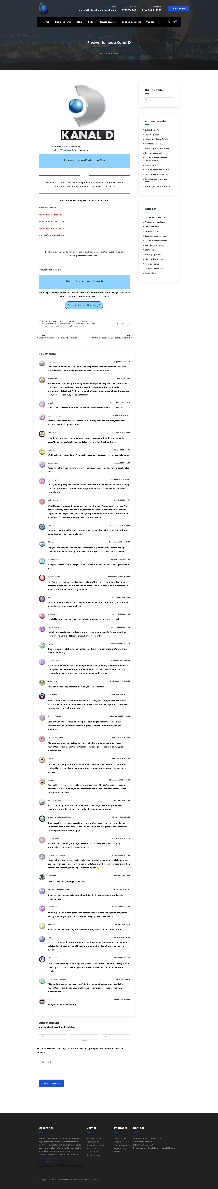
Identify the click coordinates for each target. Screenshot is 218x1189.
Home (101, 53)
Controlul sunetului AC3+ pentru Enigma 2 (110, 338)
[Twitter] (112, 323)
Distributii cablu (93, 1155)
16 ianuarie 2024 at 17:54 (120, 403)
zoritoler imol (53, 432)
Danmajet (52, 876)
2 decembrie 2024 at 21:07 (119, 542)
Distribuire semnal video (156, 236)
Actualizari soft (152, 231)
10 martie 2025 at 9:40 (121, 817)
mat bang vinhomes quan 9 (59, 889)
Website (105, 1032)
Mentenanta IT (152, 165)
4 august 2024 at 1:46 (121, 463)
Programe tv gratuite (155, 222)
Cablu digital (151, 273)
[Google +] (127, 323)
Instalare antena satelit (156, 240)
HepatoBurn (53, 907)
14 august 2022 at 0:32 (121, 378)
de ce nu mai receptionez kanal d (55, 321)
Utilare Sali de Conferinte (156, 139)
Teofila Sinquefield (55, 737)
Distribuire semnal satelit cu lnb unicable (58, 338)
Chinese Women (54, 716)
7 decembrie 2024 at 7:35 (119, 559)
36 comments (83, 150)
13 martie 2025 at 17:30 (121, 855)
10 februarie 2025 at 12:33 (119, 758)
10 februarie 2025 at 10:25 (119, 737)
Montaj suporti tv (153, 254)
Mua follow (52, 958)
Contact (49, 1161)
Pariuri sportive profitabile (157, 186)
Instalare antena (94, 1138)
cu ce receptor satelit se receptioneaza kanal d (66, 326)
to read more (53, 695)
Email (73, 1032)
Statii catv (150, 250)
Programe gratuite (122, 1145)
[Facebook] (117, 323)
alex (55, 150)
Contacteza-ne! (178, 8)
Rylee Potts (52, 681)
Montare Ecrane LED (154, 144)
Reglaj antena (93, 1142)
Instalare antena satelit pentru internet (156, 159)
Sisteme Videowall (153, 153)
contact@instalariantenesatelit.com (97, 10)
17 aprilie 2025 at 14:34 (121, 937)
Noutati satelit (112, 53)
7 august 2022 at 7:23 (121, 362)
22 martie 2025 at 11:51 (121, 876)
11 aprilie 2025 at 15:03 (121, 907)
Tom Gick (51, 758)
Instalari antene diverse (156, 217)
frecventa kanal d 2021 (66, 324)
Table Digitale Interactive (157, 148)
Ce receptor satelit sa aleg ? (84, 305)
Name (41, 1032)
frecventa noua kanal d (78, 321)
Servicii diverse (152, 226)
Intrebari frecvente (154, 268)
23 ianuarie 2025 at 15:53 (120, 644)
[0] (174, 22)
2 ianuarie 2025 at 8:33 (121, 614)
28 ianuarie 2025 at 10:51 (120, 661)
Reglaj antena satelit (155, 245)
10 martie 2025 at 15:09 (121, 838)
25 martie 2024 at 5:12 (121, 416)
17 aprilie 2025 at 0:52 (121, 924)
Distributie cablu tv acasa (157, 174)
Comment (43, 1057)
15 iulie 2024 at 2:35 (122, 450)
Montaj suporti (93, 1151)
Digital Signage (152, 134)
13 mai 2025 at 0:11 (122, 979)
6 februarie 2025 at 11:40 (120, 681)
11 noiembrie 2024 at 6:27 (120, 500)
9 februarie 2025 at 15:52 (120, 695)
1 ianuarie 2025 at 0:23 (121, 597)
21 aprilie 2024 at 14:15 (121, 432)
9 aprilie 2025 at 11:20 (121, 889)
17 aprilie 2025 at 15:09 (121, 958)
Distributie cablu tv (154, 259)
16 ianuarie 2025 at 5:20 (120, 627)
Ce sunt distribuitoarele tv (157, 169)
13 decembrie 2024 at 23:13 (119, 576)
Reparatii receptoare (96, 1145)
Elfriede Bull (53, 542)
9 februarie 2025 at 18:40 (120, 716)
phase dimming (54, 576)
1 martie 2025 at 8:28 (121, 800)
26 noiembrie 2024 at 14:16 (119, 525)
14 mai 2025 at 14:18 (122, 1000)
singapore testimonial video (59, 817)
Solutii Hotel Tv (152, 130)
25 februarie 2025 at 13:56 (119, 780)
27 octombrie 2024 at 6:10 (119, 480)
